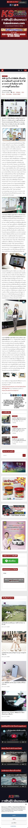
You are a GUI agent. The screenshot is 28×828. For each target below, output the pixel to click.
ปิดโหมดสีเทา (22, 2)
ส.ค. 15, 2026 (15, 442)
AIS (8, 36)
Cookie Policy (13, 826)
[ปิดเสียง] (23, 742)
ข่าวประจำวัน (17, 36)
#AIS (14, 92)
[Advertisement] (14, 54)
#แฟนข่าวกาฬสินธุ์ (16, 94)
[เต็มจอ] (25, 742)
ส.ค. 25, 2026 (15, 421)
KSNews (3, 34)
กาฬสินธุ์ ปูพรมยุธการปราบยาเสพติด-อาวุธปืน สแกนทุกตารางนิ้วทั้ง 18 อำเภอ (19, 430)
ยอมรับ (14, 815)
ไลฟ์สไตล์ (4, 603)
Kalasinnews (22, 34)
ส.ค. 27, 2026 (6, 626)
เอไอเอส (11, 36)
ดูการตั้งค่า (14, 823)
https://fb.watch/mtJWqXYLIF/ (10, 390)
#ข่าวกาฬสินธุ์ (8, 94)
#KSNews (18, 92)
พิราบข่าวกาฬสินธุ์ (7, 90)
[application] (14, 736)
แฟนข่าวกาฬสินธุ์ (10, 34)
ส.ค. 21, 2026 (15, 431)
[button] (26, 804)
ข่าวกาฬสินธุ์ (16, 34)
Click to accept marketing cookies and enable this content (14, 580)
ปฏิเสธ (14, 819)
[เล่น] (2, 742)
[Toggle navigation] (18, 70)
